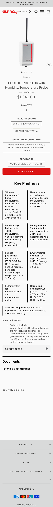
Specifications (13, 349)
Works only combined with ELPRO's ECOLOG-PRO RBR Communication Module (26, 147)
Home (25, 77)
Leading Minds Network (26, 472)
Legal (26, 463)
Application (27, 159)
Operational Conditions (27, 139)
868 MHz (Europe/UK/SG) (26, 123)
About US (25, 445)
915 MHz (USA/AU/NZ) (26, 130)
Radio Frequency (26, 119)
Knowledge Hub (26, 454)
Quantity (26, 105)
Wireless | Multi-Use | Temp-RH (26, 164)
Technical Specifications (16, 368)
